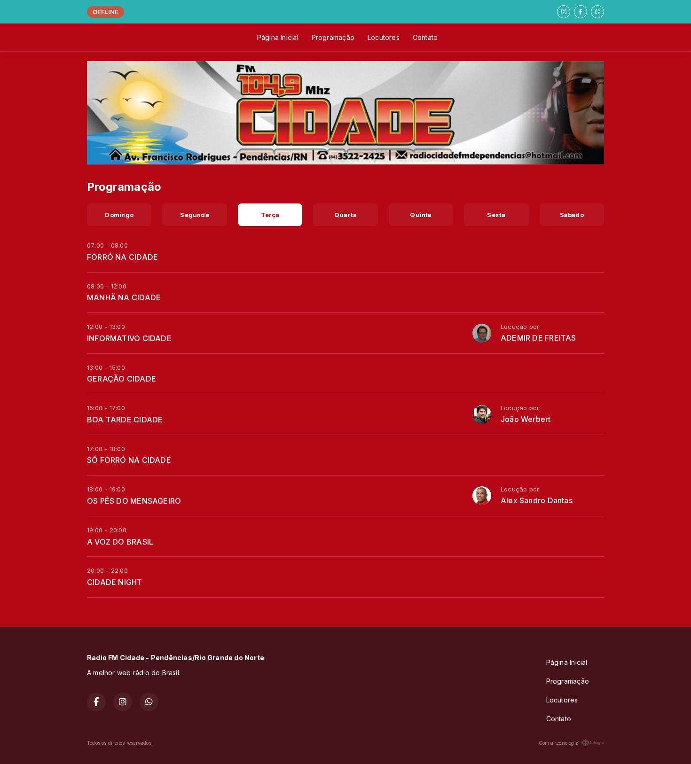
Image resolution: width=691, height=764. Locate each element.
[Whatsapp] (597, 11)
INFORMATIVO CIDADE (129, 338)
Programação (333, 37)
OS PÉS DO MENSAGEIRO (134, 501)
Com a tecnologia (559, 743)
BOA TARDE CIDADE (125, 419)
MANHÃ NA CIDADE (124, 297)
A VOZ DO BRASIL (120, 541)
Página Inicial (277, 37)
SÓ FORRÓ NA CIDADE (129, 460)
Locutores (384, 37)
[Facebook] (580, 11)
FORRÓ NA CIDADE (122, 257)
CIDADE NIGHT (114, 582)
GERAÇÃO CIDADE (121, 378)
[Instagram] (563, 11)
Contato (425, 37)
